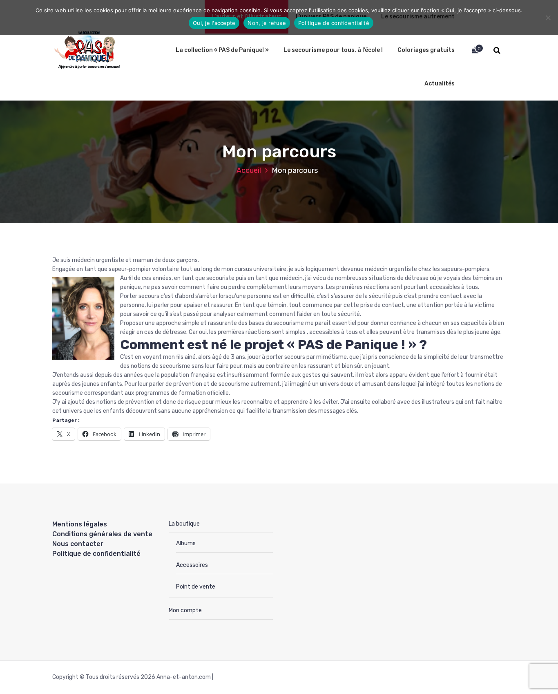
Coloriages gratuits (426, 50)
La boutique (184, 523)
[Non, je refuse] (548, 17)
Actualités (439, 83)
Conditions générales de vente (102, 534)
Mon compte (185, 610)
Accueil (249, 170)
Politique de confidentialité (96, 553)
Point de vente (195, 586)
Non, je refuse (267, 23)
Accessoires (192, 565)
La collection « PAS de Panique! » (222, 50)
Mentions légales (79, 524)
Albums (186, 543)
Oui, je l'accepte (214, 23)
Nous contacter (77, 544)
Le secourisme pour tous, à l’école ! (333, 50)
